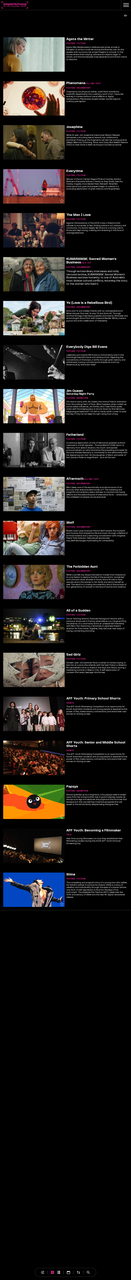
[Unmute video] (125, 15)
